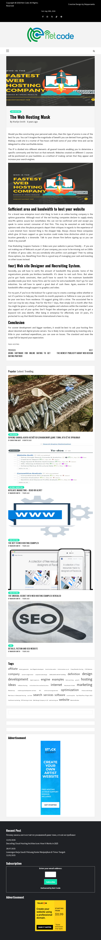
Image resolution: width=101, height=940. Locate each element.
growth (77, 680)
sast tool (29, 695)
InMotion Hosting (22, 685)
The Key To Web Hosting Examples (23, 543)
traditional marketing (14, 700)
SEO (11, 646)
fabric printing (70, 680)
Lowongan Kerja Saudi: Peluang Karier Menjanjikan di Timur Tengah (35, 852)
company (14, 674)
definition (74, 674)
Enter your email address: (50, 878)
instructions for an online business (39, 685)
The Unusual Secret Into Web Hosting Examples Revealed (34, 595)
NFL (40, 690)
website (64, 700)
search (37, 695)
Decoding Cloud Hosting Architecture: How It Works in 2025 (32, 843)
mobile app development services (27, 690)
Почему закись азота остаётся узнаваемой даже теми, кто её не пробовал (44, 437)
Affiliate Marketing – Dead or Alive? (25, 490)
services (48, 695)
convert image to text (27, 674)
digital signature (34, 680)
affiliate (13, 669)
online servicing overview (51, 690)
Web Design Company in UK (40, 700)
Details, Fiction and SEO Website (23, 648)
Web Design (13, 434)
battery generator (24, 669)
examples (58, 679)
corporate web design (41, 674)
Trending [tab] (29, 371)
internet (56, 685)
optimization (70, 690)
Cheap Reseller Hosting (77, 669)
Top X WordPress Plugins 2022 (84, 695)
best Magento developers (37, 669)
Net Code (56, 888)
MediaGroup (11, 690)
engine (45, 679)
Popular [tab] (12, 371)
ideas (12, 684)
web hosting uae (53, 700)
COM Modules (88, 669)
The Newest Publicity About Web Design (75, 352)
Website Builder (74, 700)
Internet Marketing (16, 487)
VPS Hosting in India (26, 700)
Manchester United (69, 685)
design (87, 673)
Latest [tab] (20, 371)
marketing (84, 684)
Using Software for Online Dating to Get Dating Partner (29, 353)
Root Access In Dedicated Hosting (17, 695)
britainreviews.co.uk (63, 669)
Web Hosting (15, 111)
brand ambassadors (50, 669)
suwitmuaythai (71, 695)
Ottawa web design (87, 690)
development (18, 679)
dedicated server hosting (57, 674)
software (60, 695)
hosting (16, 344)
